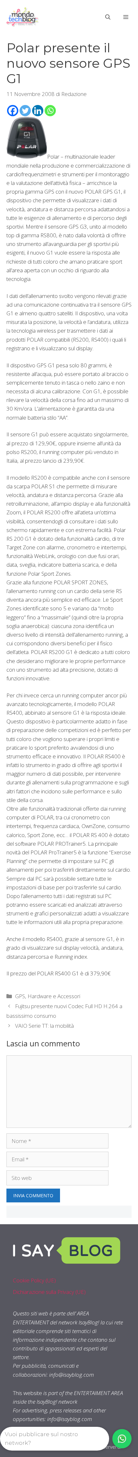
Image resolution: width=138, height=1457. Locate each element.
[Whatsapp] (50, 110)
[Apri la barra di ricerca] (108, 17)
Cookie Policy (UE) (34, 1280)
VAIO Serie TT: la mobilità (44, 1025)
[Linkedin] (37, 110)
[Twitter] (25, 110)
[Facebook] (12, 110)
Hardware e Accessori (54, 996)
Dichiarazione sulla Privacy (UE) (49, 1292)
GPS (20, 996)
